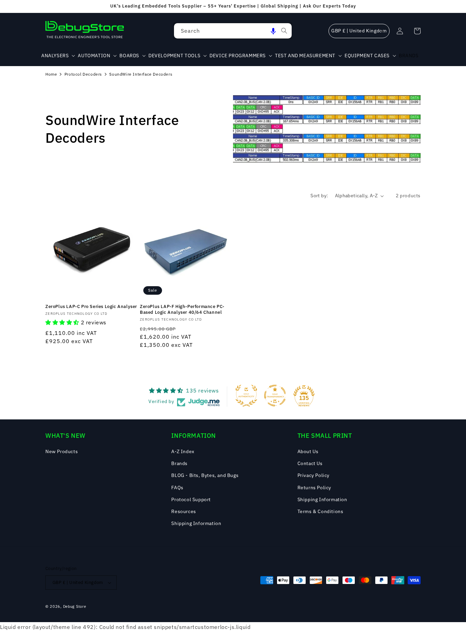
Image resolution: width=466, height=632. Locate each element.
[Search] (284, 30)
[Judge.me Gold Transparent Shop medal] (275, 395)
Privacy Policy (313, 475)
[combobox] (233, 30)
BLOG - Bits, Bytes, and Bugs (204, 475)
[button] (273, 31)
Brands (179, 463)
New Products (61, 451)
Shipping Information (196, 523)
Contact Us (310, 463)
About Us (308, 451)
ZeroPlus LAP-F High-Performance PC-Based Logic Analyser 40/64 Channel (182, 309)
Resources (183, 511)
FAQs (177, 487)
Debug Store (74, 606)
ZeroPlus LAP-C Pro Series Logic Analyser (91, 306)
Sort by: (319, 195)
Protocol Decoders (83, 74)
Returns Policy (314, 487)
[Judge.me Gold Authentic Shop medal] (246, 395)
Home (51, 74)
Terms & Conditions (320, 511)
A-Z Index (182, 451)
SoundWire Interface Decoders (140, 74)
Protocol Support (191, 499)
